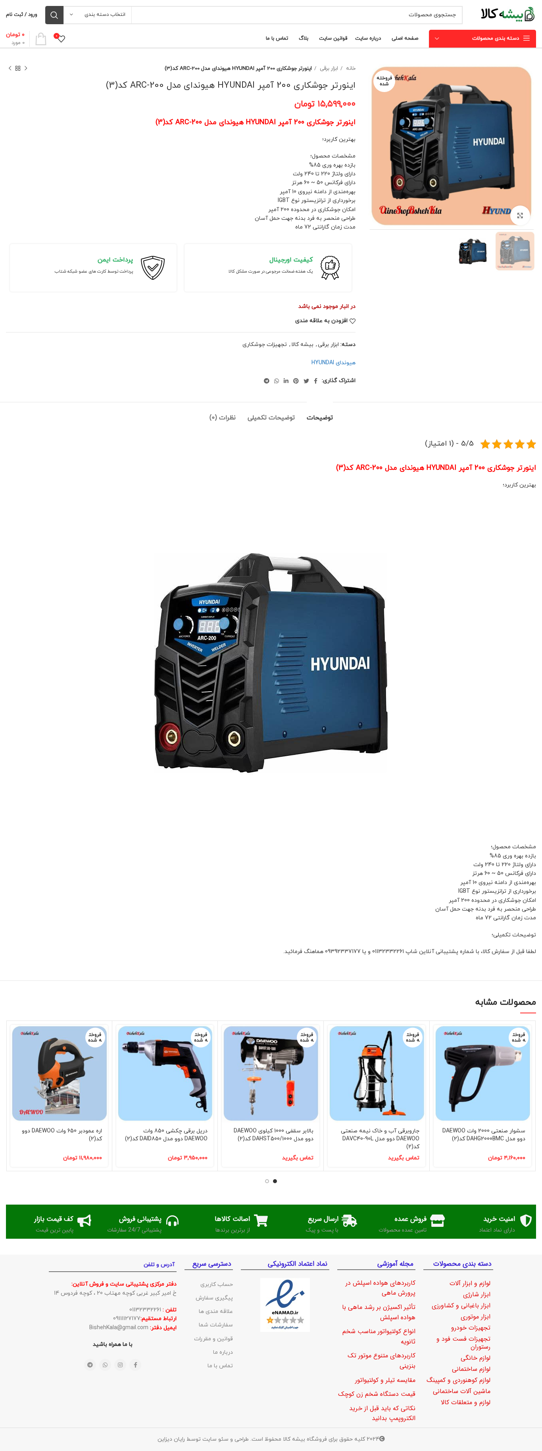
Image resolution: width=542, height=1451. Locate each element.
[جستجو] (54, 15)
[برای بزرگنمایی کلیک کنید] (520, 215)
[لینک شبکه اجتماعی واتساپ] (276, 381)
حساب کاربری (216, 1284)
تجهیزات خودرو (470, 1328)
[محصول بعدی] (10, 69)
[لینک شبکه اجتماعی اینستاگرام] (120, 1365)
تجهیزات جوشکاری (264, 344)
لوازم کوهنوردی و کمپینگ (458, 1380)
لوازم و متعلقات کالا (465, 1402)
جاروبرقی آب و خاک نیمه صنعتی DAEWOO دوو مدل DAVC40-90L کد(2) (380, 1138)
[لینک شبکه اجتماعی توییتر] (306, 381)
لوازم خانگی (475, 1358)
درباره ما (223, 1352)
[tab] (320, 414)
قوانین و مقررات (213, 1339)
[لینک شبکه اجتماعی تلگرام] (266, 381)
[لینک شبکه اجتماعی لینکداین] (286, 381)
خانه (350, 68)
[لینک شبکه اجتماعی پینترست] (296, 381)
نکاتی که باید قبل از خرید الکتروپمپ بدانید (382, 1413)
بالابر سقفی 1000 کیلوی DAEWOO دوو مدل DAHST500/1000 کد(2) (273, 1135)
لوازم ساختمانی (471, 1369)
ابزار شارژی (476, 1294)
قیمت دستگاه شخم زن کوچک (376, 1394)
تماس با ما (220, 1366)
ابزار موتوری (475, 1317)
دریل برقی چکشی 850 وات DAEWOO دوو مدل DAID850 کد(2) (166, 1135)
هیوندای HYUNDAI (333, 363)
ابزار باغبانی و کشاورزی (461, 1306)
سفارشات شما (216, 1325)
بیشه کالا (302, 344)
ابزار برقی (328, 68)
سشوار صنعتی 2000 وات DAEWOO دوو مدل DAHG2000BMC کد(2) (483, 1135)
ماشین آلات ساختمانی (461, 1391)
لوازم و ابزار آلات (470, 1283)
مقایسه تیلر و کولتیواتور (385, 1380)
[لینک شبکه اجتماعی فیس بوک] (315, 381)
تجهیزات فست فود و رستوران (463, 1343)
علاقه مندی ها (216, 1311)
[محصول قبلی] (26, 69)
